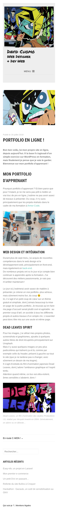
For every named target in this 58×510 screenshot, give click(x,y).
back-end (27, 268)
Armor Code (33, 205)
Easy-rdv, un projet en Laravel (18, 468)
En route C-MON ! (12, 438)
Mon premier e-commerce (15, 473)
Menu (27, 71)
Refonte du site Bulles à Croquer (19, 484)
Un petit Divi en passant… (16, 479)
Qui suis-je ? (8, 505)
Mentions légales (23, 505)
